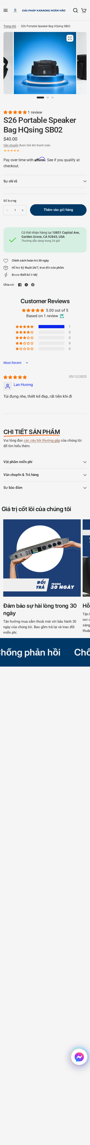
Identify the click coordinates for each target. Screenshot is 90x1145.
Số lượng (9, 200)
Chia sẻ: (8, 284)
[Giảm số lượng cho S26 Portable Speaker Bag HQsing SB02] (7, 210)
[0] (83, 10)
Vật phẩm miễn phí (17, 462)
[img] (15, 377)
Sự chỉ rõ (10, 181)
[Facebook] (20, 285)
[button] (15, 112)
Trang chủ (9, 26)
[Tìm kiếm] (75, 10)
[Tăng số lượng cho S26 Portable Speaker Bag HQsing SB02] (22, 210)
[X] (26, 285)
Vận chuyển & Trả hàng (21, 475)
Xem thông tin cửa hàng (36, 246)
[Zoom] (69, 38)
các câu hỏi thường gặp (42, 440)
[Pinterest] (33, 285)
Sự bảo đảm (12, 488)
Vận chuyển (10, 145)
